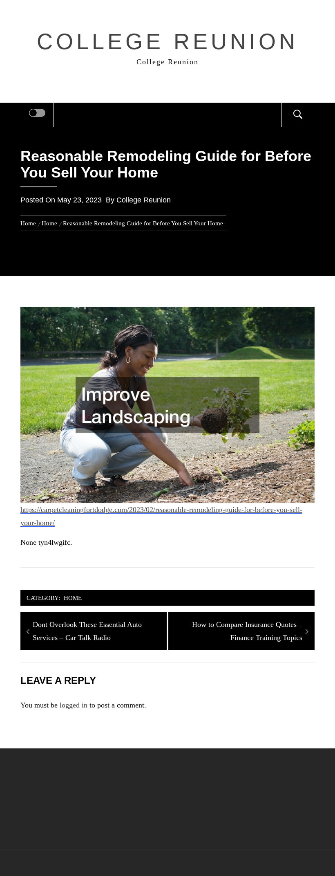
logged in (73, 705)
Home (73, 597)
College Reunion (168, 41)
